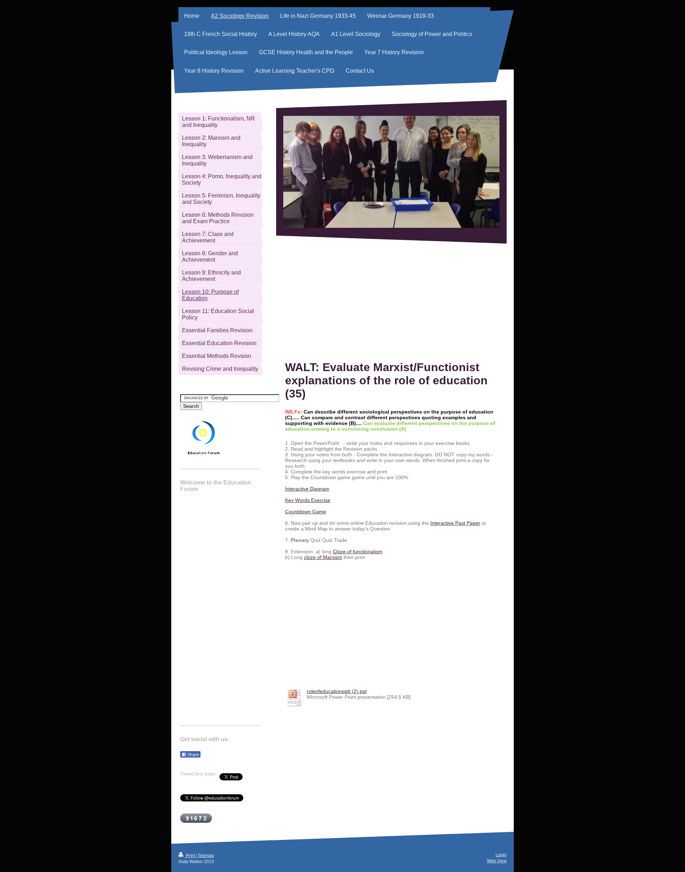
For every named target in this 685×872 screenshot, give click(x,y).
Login (501, 854)
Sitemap (206, 855)
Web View (497, 860)
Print (190, 855)
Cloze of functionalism (357, 551)
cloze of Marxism (323, 557)
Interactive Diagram (307, 489)
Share (192, 754)
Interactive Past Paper (455, 523)
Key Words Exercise (307, 500)
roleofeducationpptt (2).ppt (337, 691)
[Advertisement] (391, 302)
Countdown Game (305, 511)
